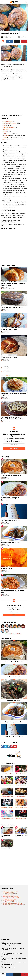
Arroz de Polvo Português (8, 968)
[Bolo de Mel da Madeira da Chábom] (14, 298)
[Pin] (24, 974)
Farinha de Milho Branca (8, 223)
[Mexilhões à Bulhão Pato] (14, 689)
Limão (4, 133)
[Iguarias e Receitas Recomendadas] (7, 768)
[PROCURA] (26, 2)
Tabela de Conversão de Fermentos (10, 896)
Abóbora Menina (7, 121)
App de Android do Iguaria (8, 892)
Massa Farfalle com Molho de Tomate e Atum (13, 591)
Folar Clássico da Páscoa (9, 357)
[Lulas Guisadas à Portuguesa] (14, 488)
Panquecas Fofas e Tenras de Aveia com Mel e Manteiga (13, 394)
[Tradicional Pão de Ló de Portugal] (14, 466)
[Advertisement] (14, 97)
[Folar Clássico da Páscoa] (14, 345)
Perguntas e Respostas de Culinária (13, 633)
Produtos (11, 305)
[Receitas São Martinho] (7, 791)
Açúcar (5, 131)
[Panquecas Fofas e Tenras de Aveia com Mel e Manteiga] (14, 384)
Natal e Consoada (21, 773)
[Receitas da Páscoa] (7, 780)
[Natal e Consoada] (21, 768)
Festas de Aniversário (6, 818)
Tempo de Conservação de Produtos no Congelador (14, 904)
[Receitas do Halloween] (7, 802)
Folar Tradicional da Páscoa (9, 330)
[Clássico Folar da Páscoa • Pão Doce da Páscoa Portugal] (14, 274)
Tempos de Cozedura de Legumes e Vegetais (12, 903)
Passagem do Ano (21, 785)
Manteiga (5, 129)
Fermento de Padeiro (8, 127)
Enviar (14, 615)
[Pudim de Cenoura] (14, 557)
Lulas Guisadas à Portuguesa (10, 498)
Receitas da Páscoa (7, 785)
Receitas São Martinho (7, 796)
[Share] (9, 974)
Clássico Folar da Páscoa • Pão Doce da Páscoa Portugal (13, 284)
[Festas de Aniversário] (7, 813)
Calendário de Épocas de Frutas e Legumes (12, 901)
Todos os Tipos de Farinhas (8, 900)
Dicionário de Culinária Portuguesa (10, 893)
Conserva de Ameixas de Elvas (10, 542)
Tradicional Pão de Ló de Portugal (11, 475)
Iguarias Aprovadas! (7, 773)
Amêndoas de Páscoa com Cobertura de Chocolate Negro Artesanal (12, 944)
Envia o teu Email (14, 448)
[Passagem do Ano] (21, 780)
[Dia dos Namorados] (21, 813)
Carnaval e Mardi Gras (21, 807)
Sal (4, 139)
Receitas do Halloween (7, 807)
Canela (5, 137)
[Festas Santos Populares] (21, 791)
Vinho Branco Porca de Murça (10, 520)
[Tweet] (17, 974)
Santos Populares (21, 796)
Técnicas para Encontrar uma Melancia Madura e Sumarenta (14, 958)
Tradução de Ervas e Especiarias (9, 899)
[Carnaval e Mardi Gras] (21, 802)
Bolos (10, 281)
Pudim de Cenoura (6, 568)
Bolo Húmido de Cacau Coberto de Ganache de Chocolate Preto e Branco (12, 418)
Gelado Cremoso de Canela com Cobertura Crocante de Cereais (13, 949)
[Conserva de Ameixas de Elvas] (14, 533)
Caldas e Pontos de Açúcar (8, 895)
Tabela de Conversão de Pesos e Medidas (11, 897)
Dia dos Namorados (21, 818)
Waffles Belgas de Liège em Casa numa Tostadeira (12, 954)
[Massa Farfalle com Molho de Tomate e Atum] (14, 581)
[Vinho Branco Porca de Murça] (14, 511)
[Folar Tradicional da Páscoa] (14, 320)
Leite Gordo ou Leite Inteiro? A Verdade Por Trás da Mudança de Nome (14, 963)
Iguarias (16, 281)
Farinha (5, 125)
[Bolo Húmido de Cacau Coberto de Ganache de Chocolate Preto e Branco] (14, 408)
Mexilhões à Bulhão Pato (14, 700)
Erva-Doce (6, 135)
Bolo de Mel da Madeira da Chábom (12, 307)
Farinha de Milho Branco (9, 123)
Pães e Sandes (18, 327)
